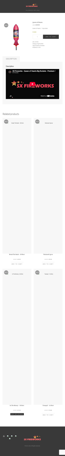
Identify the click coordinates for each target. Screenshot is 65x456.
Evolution (37, 45)
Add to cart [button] (48, 414)
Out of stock (17, 414)
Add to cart (51, 36)
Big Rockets (40, 43)
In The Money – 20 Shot (17, 405)
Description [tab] (11, 59)
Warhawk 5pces (48, 254)
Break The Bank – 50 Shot (17, 254)
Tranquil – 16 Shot (48, 405)
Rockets (42, 45)
